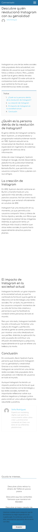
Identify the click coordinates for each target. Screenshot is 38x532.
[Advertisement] (19, 42)
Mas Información (16, 522)
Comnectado (8, 3)
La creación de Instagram (18, 103)
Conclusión (12, 112)
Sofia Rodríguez (12, 20)
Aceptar (19, 527)
